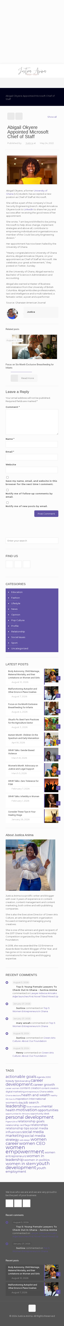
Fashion (15, 597)
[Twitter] (30, 1320)
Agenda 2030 (44, 1077)
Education (17, 592)
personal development (30, 1117)
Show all (52, 116)
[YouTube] (34, 1320)
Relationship (18, 631)
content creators (49, 1088)
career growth (44, 1084)
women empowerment (25, 1149)
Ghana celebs (46, 1091)
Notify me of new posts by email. (26, 506)
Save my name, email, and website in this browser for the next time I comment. (31, 482)
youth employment (26, 1170)
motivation (26, 1109)
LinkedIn (28, 209)
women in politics (37, 1160)
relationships (39, 1125)
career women (12, 1088)
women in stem (21, 1163)
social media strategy (25, 1138)
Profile (15, 625)
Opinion (15, 614)
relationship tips (17, 1128)
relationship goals (31, 1121)
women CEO (32, 1143)
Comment (13, 407)
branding (25, 1081)
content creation (30, 1088)
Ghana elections (13, 1095)
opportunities (48, 1110)
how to (12, 1099)
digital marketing (15, 1091)
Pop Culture (18, 620)
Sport (14, 642)
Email (10, 451)
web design (24, 1140)
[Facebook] (25, 1320)
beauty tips (12, 1080)
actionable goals (21, 1076)
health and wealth (35, 1095)
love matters (34, 1106)
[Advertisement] (32, 32)
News (14, 609)
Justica (29, 143)
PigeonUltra (11, 1121)
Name (10, 439)
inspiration (21, 1098)
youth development (28, 1165)
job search (31, 1102)
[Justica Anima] (32, 71)
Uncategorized (19, 648)
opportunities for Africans (18, 1114)
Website (11, 464)
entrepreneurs (32, 1092)
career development (24, 1082)
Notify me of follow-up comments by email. (29, 495)
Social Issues (18, 637)
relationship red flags (18, 1125)
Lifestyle (15, 603)
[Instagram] (39, 1320)
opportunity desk (39, 1113)
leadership (16, 1105)
